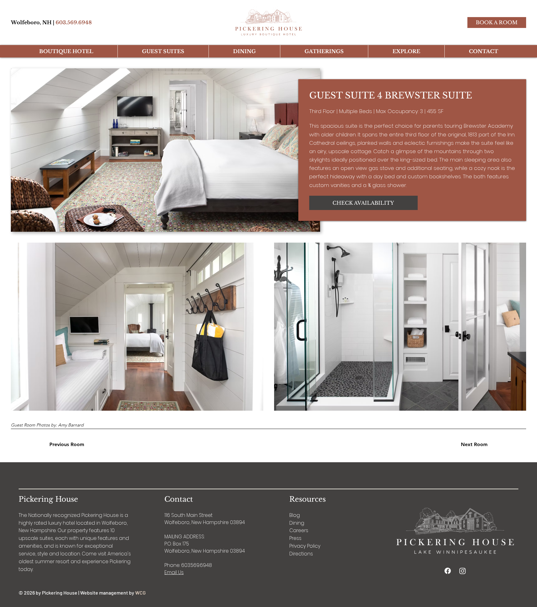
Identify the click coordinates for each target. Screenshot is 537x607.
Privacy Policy (304, 546)
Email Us (174, 572)
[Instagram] (462, 571)
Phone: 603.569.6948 (188, 565)
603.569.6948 (74, 22)
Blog (294, 515)
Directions (301, 553)
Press (295, 538)
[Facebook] (447, 571)
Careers (298, 530)
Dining (296, 523)
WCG (140, 593)
